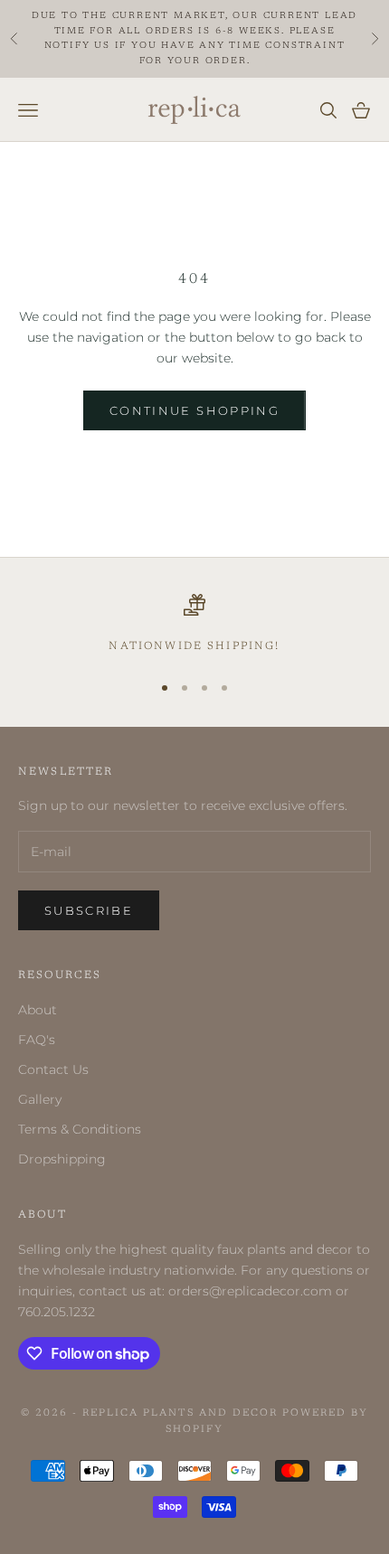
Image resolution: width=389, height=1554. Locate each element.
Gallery (40, 1099)
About (37, 1010)
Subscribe (88, 910)
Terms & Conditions (79, 1129)
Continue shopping (194, 410)
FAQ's (36, 1039)
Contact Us (53, 1069)
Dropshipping (62, 1159)
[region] (194, 624)
